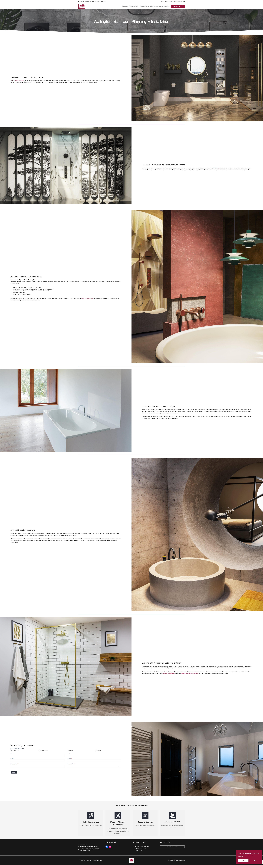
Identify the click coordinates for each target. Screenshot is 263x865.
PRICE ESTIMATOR (177, 6)
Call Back (99, 750)
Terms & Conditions (97, 860)
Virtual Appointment (44, 750)
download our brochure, (169, 673)
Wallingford (216, 168)
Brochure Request (158, 6)
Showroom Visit (15, 750)
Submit (13, 772)
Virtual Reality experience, (87, 298)
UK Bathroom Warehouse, (18, 80)
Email (68, 753)
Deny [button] (254, 860)
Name (12, 753)
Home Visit (70, 750)
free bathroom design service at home (190, 673)
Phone (12, 758)
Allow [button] (243, 860)
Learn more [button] (240, 856)
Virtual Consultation (133, 6)
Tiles (151, 6)
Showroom (125, 6)
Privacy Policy (82, 860)
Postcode (69, 758)
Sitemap (89, 860)
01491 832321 (83, 844)
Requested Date (14, 763)
